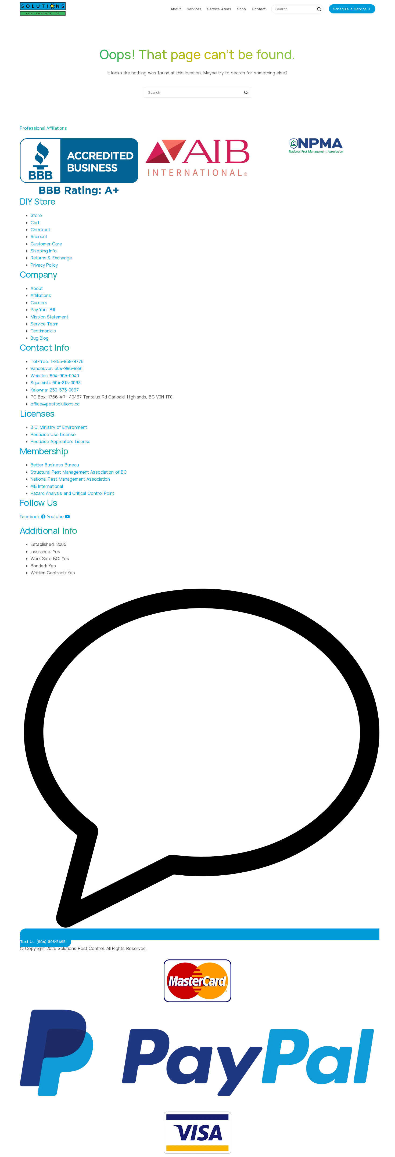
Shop (241, 8)
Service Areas (219, 8)
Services (194, 8)
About (176, 8)
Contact (258, 8)
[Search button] (319, 9)
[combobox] (293, 9)
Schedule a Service (350, 8)
